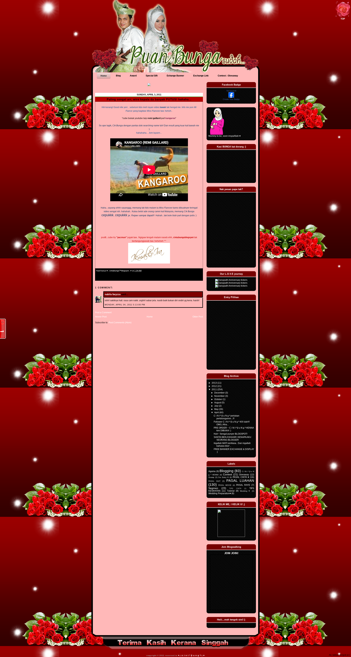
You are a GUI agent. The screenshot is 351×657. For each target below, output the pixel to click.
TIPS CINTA (235, 488)
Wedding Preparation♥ (219, 493)
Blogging (226, 471)
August (218, 403)
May (216, 409)
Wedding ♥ (245, 491)
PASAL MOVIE (225, 485)
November (219, 396)
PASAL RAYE (243, 485)
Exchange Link (201, 75)
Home (104, 76)
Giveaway (244, 475)
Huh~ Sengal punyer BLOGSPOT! (230, 434)
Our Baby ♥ (223, 477)
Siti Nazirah (231, 91)
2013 (214, 383)
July (216, 406)
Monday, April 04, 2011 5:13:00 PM (125, 305)
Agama (212, 471)
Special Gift (152, 75)
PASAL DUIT (214, 481)
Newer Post (101, 317)
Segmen (213, 488)
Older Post (198, 317)
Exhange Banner (175, 75)
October (218, 399)
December (219, 393)
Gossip (211, 477)
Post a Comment (103, 312)
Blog (118, 75)
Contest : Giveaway (228, 75)
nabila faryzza (112, 294)
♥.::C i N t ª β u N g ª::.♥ (191, 655)
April (216, 412)
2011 (214, 389)
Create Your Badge (231, 99)
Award (133, 75)
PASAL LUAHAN (240, 480)
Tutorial (231, 491)
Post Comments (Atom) (120, 322)
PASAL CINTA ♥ (241, 477)
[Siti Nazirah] (231, 97)
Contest (227, 474)
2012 (214, 386)
